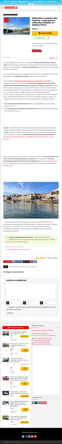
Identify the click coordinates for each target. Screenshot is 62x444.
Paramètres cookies (51, 442)
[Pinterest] (45, 402)
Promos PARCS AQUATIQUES (42, 340)
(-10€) (45, 1)
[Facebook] (33, 402)
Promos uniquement (40, 333)
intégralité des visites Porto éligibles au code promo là (27, 137)
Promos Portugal (32, 266)
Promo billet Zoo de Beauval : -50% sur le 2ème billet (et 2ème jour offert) (19, 417)
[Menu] (2, 8)
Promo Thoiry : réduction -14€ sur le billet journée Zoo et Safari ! (19, 345)
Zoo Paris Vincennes (12, 372)
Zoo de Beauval (14, 424)
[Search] (59, 8)
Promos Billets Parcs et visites (10, 14)
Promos (43, 338)
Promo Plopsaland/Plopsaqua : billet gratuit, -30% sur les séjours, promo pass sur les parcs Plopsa (19, 404)
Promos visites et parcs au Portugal (18, 249)
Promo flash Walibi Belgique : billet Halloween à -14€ (18, 332)
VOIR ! (31, 4)
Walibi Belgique (14, 339)
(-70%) (31, 1)
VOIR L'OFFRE (46, 33)
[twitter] (36, 402)
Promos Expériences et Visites (17, 266)
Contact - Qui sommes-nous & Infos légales (34, 442)
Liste (42, 330)
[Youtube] (42, 402)
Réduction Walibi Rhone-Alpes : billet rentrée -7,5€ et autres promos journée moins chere (19, 378)
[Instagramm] (39, 402)
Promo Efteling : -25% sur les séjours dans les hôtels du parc (19, 392)
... (59, 1)
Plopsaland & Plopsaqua (13, 411)
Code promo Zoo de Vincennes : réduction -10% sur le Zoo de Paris (19, 360)
